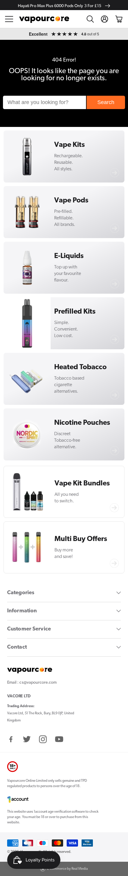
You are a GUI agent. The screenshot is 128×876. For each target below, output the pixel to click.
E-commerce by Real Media (67, 869)
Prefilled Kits (75, 311)
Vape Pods (71, 200)
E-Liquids (69, 256)
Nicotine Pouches (82, 423)
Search (105, 102)
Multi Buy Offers (80, 539)
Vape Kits (69, 145)
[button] (9, 19)
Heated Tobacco (80, 367)
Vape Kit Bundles (82, 483)
